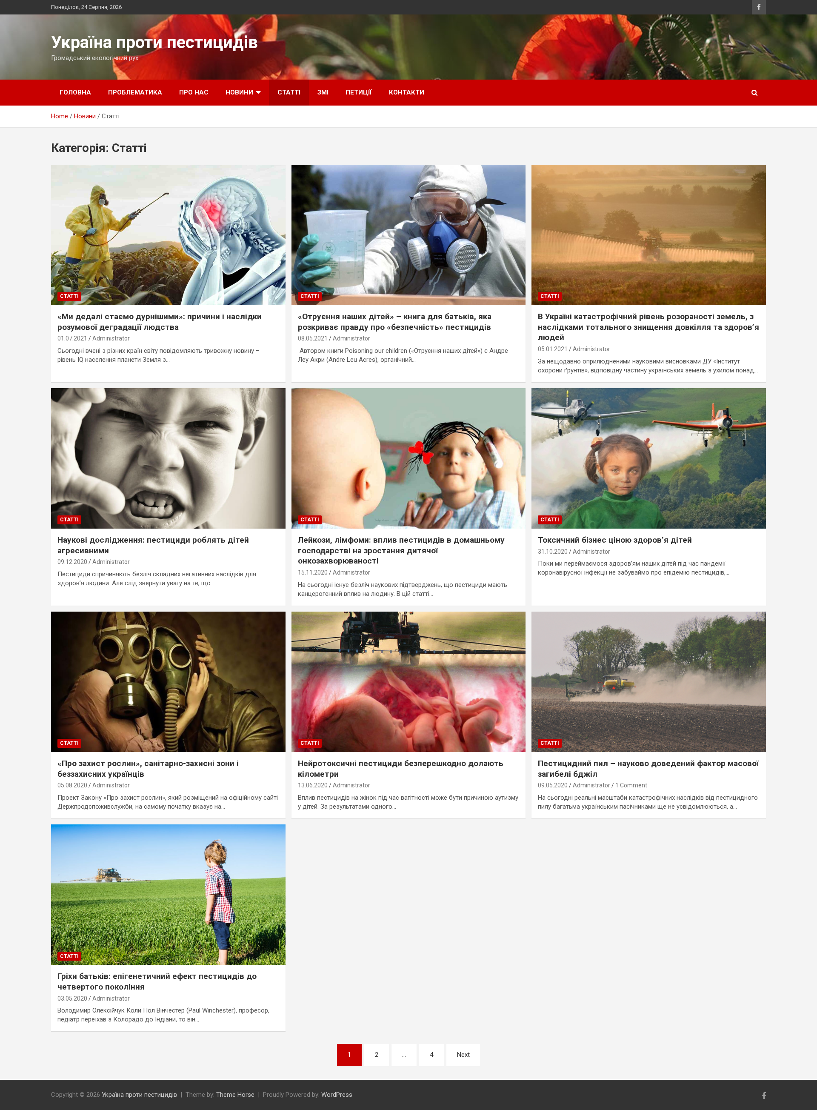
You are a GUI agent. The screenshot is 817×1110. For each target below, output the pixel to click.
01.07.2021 (72, 338)
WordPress (336, 1095)
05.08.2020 (72, 785)
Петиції (359, 92)
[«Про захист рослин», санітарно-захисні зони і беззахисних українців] (168, 681)
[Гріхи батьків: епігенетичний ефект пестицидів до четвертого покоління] (168, 894)
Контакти (406, 92)
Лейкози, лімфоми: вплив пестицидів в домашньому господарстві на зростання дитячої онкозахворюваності (401, 550)
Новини (239, 92)
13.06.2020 (313, 785)
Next (463, 1055)
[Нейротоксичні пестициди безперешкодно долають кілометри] (408, 681)
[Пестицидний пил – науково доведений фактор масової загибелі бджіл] (649, 681)
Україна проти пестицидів (154, 42)
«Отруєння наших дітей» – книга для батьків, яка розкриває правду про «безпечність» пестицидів (394, 322)
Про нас (194, 92)
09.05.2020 (553, 785)
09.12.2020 (72, 561)
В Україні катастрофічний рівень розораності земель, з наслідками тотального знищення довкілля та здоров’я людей (648, 327)
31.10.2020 (553, 551)
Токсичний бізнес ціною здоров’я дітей (615, 540)
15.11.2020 (313, 572)
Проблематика (135, 92)
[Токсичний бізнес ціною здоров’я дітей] (649, 458)
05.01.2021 (553, 349)
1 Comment (631, 785)
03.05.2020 (72, 998)
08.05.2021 (313, 338)
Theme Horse (235, 1095)
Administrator (111, 338)
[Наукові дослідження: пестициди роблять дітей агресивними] (168, 458)
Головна (75, 92)
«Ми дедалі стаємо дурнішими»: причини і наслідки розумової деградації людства (159, 322)
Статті (288, 92)
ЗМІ (323, 92)
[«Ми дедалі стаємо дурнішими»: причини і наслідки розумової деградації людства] (168, 235)
